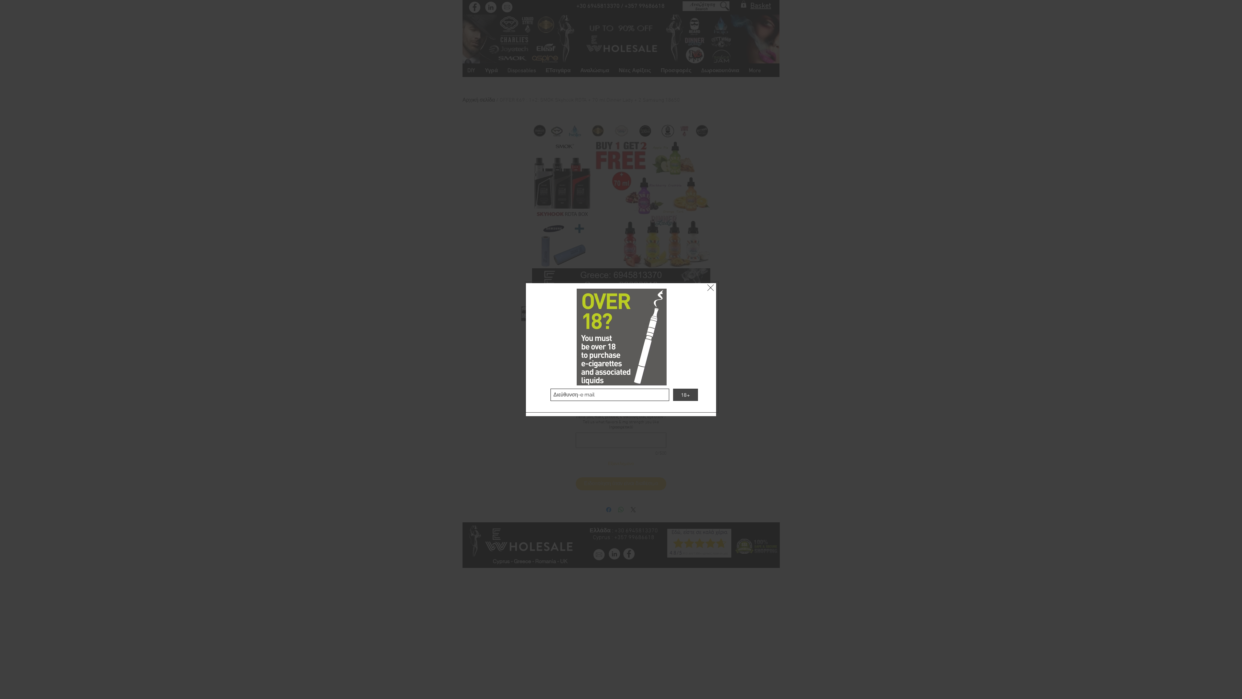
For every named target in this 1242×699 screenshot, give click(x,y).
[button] (710, 287)
